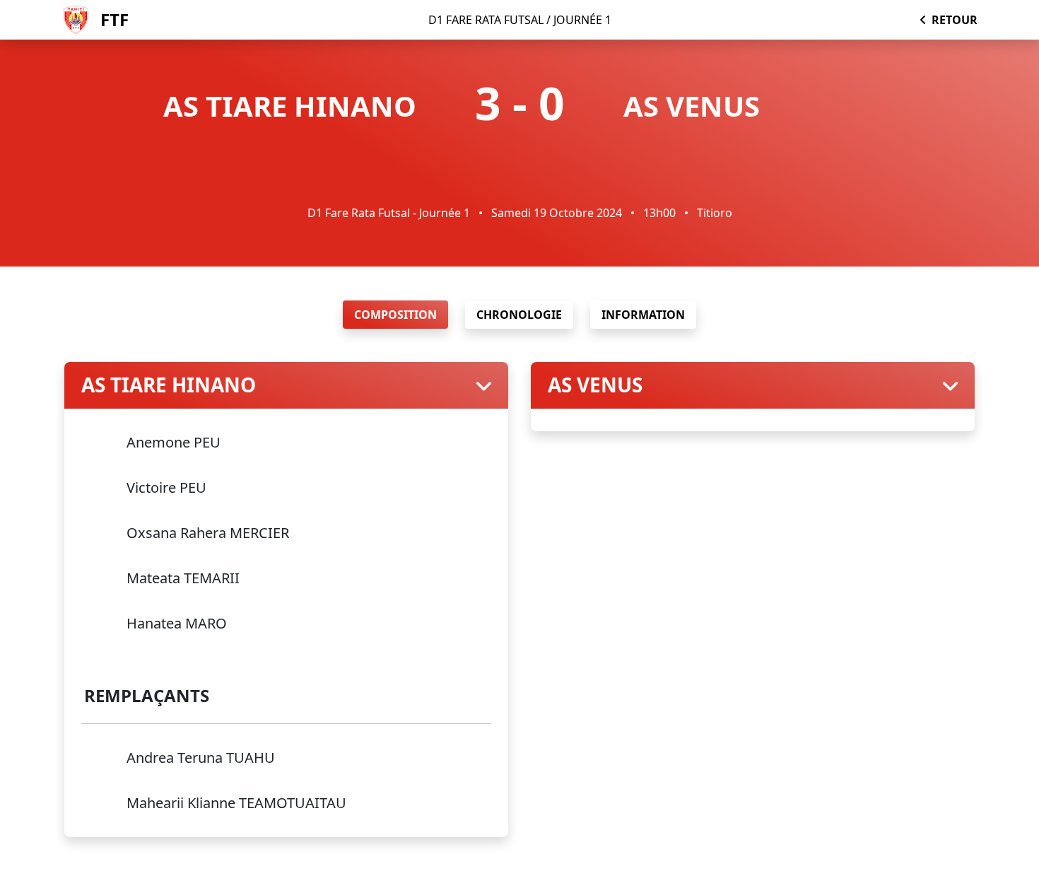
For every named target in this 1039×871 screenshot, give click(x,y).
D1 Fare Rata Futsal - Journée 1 (390, 213)
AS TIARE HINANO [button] (168, 385)
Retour (955, 20)
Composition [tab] (395, 314)
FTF (114, 19)
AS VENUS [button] (595, 385)
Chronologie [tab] (519, 314)
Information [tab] (643, 314)
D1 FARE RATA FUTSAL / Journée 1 (519, 20)
